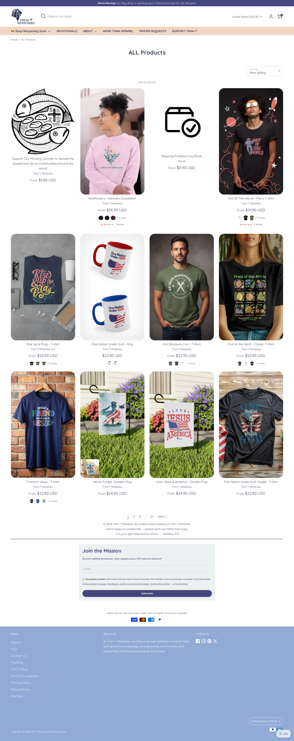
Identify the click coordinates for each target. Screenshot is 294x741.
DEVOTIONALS (67, 31)
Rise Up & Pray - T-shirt (43, 344)
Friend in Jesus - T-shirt (43, 482)
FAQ (14, 649)
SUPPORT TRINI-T (184, 31)
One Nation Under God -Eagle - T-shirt (251, 482)
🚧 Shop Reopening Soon (29, 31)
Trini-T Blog (19, 669)
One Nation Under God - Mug (112, 344)
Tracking (17, 662)
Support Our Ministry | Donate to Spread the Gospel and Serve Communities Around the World (43, 163)
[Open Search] (43, 16)
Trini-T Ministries (38, 731)
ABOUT (88, 31)
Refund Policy (20, 689)
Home (14, 39)
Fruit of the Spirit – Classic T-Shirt (251, 344)
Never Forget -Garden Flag (112, 482)
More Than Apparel (24, 676)
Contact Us (18, 656)
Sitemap (16, 696)
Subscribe (147, 593)
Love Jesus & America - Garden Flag (181, 482)
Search (16, 642)
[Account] (270, 16)
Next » (162, 516)
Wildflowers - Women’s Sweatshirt (112, 198)
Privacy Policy (21, 683)
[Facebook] (198, 641)
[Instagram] (204, 641)
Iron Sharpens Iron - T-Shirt (181, 344)
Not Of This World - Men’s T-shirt (251, 198)
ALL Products (28, 39)
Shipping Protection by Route (181, 156)
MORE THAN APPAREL (118, 31)
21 (152, 516)
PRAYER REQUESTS (152, 31)
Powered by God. (57, 731)
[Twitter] (215, 641)
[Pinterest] (209, 641)
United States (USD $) (245, 16)
